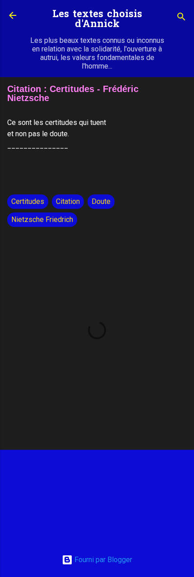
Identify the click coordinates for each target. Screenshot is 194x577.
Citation (68, 201)
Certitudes (27, 201)
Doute (101, 201)
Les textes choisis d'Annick (97, 19)
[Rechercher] (181, 18)
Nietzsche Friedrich (42, 219)
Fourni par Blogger (102, 559)
